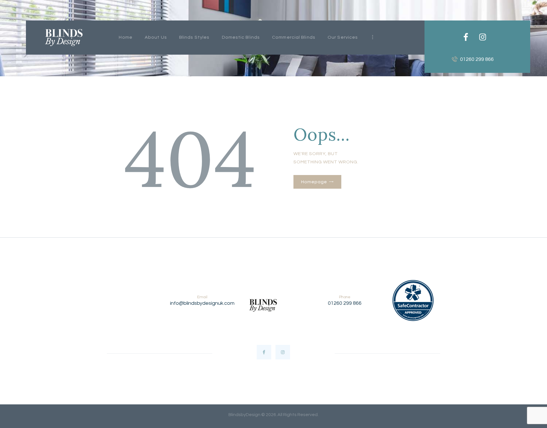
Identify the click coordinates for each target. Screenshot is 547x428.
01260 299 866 (345, 303)
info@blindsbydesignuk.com (202, 303)
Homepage (314, 182)
